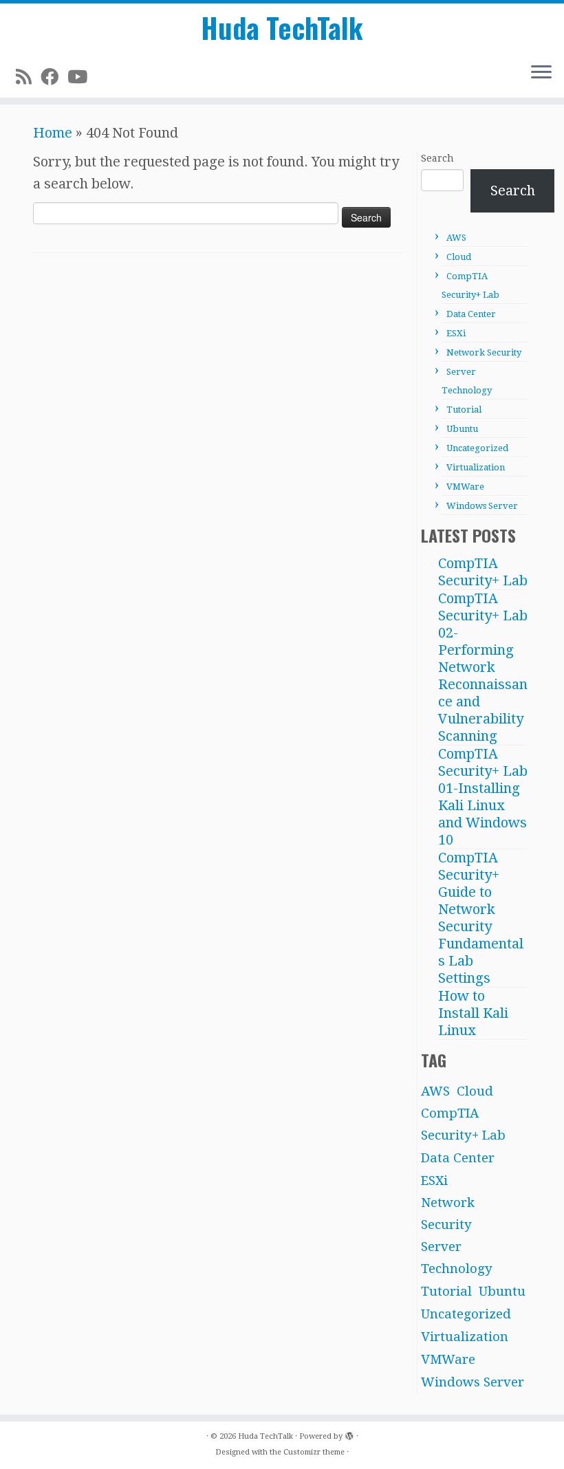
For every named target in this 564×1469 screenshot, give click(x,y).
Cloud (458, 257)
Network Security (483, 352)
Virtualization (475, 467)
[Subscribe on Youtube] (81, 77)
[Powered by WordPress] (349, 1434)
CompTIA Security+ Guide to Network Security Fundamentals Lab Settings (480, 917)
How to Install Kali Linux (473, 1013)
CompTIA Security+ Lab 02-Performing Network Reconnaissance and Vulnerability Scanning (483, 667)
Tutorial (463, 409)
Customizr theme (314, 1452)
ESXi (456, 333)
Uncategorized (477, 448)
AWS (456, 237)
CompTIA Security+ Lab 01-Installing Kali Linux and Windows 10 (483, 797)
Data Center (471, 314)
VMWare (465, 486)
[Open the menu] (541, 73)
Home (52, 132)
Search (437, 158)
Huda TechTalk (282, 27)
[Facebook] (54, 77)
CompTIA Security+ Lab (483, 572)
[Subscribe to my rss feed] (28, 77)
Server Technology (456, 1257)
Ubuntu (462, 429)
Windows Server (482, 506)
